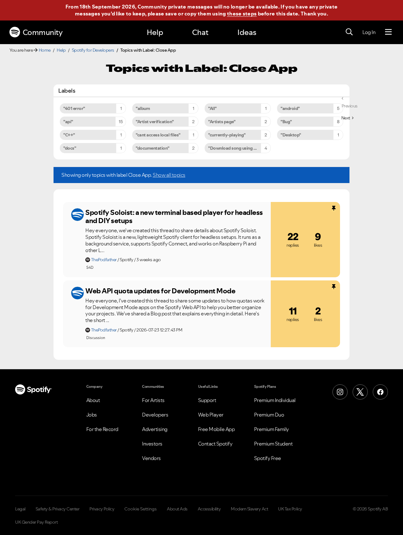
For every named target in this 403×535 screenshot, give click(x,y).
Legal (20, 509)
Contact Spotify (215, 443)
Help (155, 32)
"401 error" (74, 108)
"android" (290, 108)
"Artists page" (221, 121)
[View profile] (77, 214)
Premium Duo (269, 414)
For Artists (153, 400)
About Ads (177, 509)
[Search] (349, 32)
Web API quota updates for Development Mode (160, 291)
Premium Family (271, 429)
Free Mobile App (216, 429)
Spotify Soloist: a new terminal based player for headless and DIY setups (174, 216)
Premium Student (273, 443)
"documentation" (152, 148)
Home (45, 50)
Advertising (154, 429)
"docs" (69, 148)
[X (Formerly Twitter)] (360, 392)
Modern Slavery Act (249, 509)
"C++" (69, 135)
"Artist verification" (155, 121)
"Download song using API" (235, 148)
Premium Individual (275, 400)
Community (43, 32)
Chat (200, 32)
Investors (152, 443)
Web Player (211, 414)
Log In (368, 32)
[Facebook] (380, 392)
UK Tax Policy (290, 509)
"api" (68, 121)
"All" (212, 108)
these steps (242, 13)
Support (207, 400)
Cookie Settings (140, 509)
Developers (155, 414)
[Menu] (388, 32)
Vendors (151, 458)
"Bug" (286, 121)
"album (143, 108)
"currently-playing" (227, 135)
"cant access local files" (158, 135)
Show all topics (169, 174)
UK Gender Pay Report (36, 522)
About (93, 400)
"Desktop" (291, 135)
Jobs (91, 414)
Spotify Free (267, 458)
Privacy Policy (101, 509)
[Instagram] (340, 392)
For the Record (102, 429)
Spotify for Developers (93, 50)
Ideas (246, 32)
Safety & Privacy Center (58, 509)
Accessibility (209, 509)
